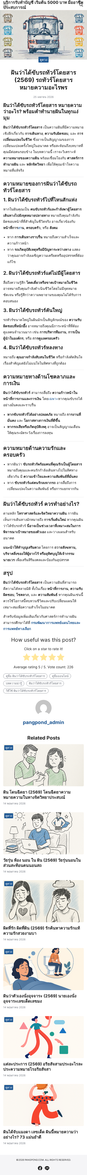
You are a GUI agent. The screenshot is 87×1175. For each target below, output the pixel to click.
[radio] (26, 658)
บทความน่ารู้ (14, 683)
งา (20, 228)
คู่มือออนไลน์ (60, 676)
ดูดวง (43, 59)
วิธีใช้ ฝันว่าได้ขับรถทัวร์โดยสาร (26, 690)
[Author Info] (43, 715)
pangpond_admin (43, 722)
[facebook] (40, 1168)
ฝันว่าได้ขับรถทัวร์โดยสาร (45, 683)
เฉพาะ (53, 399)
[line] (47, 1168)
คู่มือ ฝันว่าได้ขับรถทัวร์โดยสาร (25, 676)
